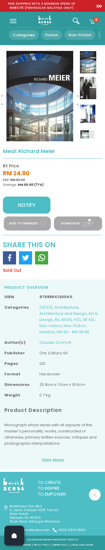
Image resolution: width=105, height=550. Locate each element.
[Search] (76, 21)
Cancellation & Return (82, 545)
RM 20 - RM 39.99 (73, 332)
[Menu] (13, 21)
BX (57, 319)
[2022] (45, 307)
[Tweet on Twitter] (25, 257)
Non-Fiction (80, 35)
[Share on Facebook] (9, 257)
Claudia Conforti (55, 342)
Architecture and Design (63, 313)
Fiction (51, 35)
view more (52, 460)
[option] (41, 6)
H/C (77, 319)
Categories (24, 35)
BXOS (67, 319)
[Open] (14, 536)
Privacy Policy (42, 545)
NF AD (88, 319)
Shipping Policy (60, 545)
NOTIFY (26, 205)
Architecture (67, 307)
